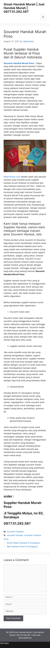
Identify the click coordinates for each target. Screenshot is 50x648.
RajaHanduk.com (12, 176)
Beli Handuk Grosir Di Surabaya (22, 546)
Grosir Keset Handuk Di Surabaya (23, 543)
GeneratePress (25, 638)
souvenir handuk (15, 535)
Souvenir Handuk (15, 531)
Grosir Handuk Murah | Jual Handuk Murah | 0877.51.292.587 (24, 7)
